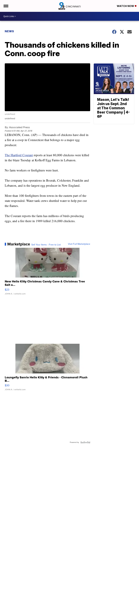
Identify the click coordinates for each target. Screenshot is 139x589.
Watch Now (126, 6)
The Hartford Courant (19, 155)
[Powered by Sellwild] (85, 442)
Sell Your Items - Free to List (46, 245)
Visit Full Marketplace (79, 244)
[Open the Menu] (6, 6)
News (9, 31)
